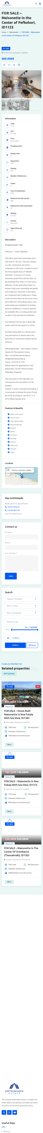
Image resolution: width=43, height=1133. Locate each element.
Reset (33, 645)
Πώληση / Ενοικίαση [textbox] (14, 599)
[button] (21, 476)
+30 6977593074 (13, 507)
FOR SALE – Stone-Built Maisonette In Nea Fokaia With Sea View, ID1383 (18, 714)
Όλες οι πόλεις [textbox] (12, 606)
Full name (8, 532)
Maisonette (14, 32)
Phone (7, 543)
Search (15, 645)
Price (7, 630)
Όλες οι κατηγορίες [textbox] (14, 613)
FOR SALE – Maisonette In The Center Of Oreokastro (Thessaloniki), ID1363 (21, 852)
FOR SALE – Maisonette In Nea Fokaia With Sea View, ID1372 (21, 783)
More (9, 744)
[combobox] (21, 598)
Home (4, 32)
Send (11, 576)
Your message (10, 553)
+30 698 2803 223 (13, 510)
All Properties (9, 674)
